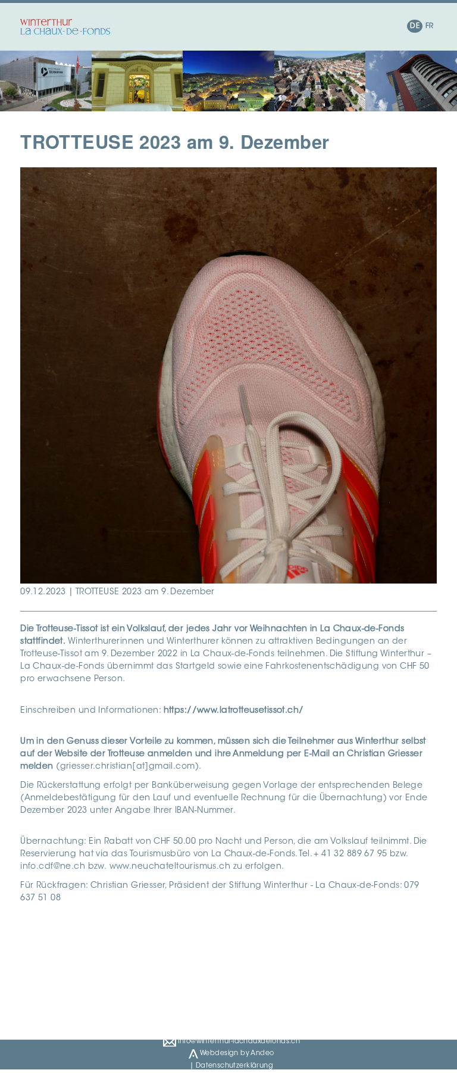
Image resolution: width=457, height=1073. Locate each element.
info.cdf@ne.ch (52, 867)
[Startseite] (65, 27)
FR (429, 26)
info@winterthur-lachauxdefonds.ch (238, 1041)
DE (415, 26)
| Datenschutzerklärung (231, 1066)
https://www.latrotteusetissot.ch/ (234, 711)
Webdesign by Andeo (236, 1053)
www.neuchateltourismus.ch (170, 867)
